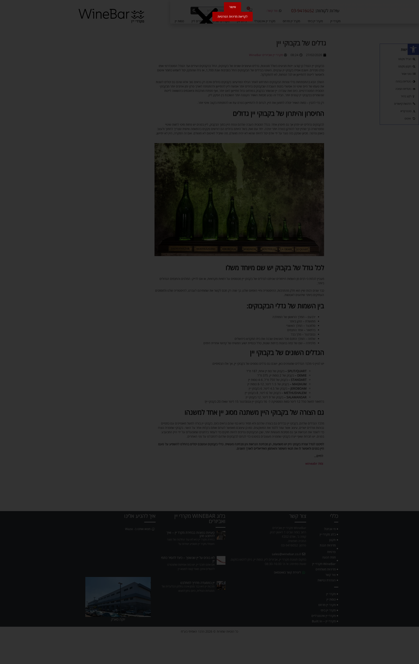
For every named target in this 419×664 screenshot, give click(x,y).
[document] (209, 332)
